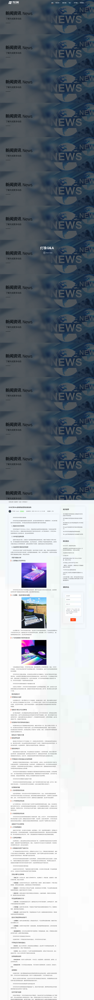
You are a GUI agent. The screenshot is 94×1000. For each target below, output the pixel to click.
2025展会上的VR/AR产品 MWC (70, 562)
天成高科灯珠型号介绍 (68, 553)
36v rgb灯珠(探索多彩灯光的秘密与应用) (73, 534)
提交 (73, 619)
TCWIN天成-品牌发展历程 (69, 570)
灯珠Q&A (24, 502)
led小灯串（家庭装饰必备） (70, 545)
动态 (20, 502)
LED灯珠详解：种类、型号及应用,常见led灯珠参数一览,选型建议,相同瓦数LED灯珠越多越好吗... (73, 578)
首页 (52, 2)
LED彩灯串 (65, 555)
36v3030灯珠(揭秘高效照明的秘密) (71, 531)
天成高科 (15, 502)
